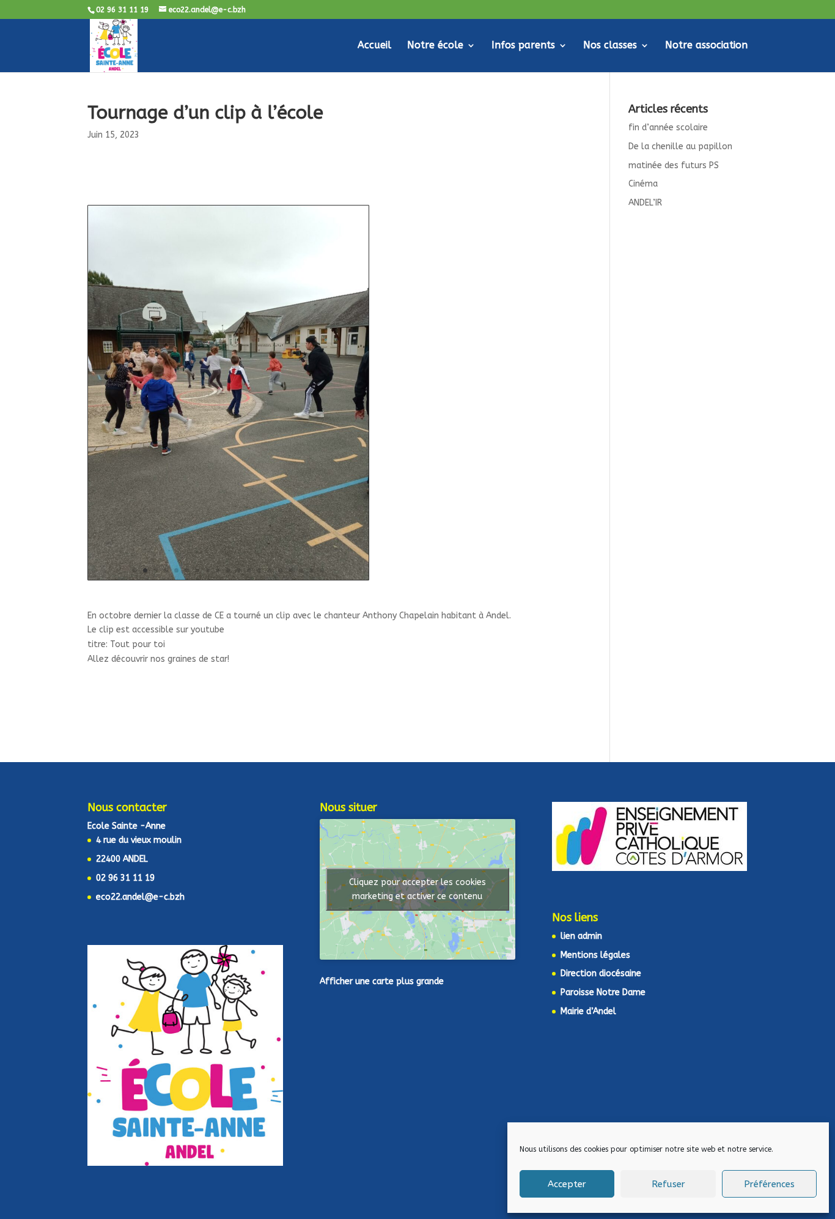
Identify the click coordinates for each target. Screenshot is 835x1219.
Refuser (668, 1184)
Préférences (769, 1184)
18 (311, 570)
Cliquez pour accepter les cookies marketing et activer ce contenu (417, 889)
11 (239, 570)
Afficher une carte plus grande (382, 981)
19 (322, 570)
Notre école (435, 46)
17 (301, 570)
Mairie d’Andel (588, 1011)
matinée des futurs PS (673, 165)
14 (270, 570)
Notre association (706, 46)
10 (228, 570)
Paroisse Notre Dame (603, 992)
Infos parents (523, 46)
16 (291, 570)
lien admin (581, 936)
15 (280, 570)
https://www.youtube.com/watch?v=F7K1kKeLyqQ (328, 629)
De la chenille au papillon (680, 146)
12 (249, 570)
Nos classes (610, 46)
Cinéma (643, 184)
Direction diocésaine (601, 973)
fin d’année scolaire (668, 127)
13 (259, 570)
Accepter (567, 1184)
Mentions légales (595, 955)
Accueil (374, 46)
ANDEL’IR (645, 203)
